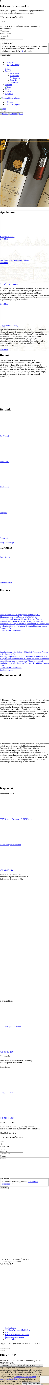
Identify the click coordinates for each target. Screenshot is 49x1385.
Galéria (8, 91)
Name (2, 21)
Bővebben (4, 239)
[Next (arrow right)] (4, 1350)
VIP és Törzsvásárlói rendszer (17, 1335)
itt (22, 51)
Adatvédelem (10, 1328)
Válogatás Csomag (7, 237)
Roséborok (14, 76)
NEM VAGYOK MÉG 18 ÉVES (12, 1365)
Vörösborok (15, 78)
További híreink (6, 670)
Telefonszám (5, 1151)
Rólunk (8, 69)
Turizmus (8, 85)
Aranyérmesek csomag (9, 284)
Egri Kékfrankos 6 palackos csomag (14, 260)
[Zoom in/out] (9, 1348)
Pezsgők (13, 80)
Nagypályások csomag (9, 325)
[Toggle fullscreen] (6, 1348)
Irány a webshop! (7, 542)
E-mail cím (5, 1146)
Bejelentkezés (14, 98)
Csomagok (14, 82)
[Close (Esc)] (1, 1348)
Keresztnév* (5, 33)
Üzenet (3, 1156)
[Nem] (42, 1384)
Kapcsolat (9, 94)
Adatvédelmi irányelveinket (25, 1377)
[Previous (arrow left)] (1, 1350)
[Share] (4, 1348)
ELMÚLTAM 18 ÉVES (34, 1365)
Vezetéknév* (5, 29)
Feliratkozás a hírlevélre (14, 1337)
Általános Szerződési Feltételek (17, 1330)
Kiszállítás (9, 1332)
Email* (3, 38)
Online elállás (10, 1339)
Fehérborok (14, 73)
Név (2, 1141)
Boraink (8, 71)
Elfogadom (27, 1384)
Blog (7, 89)
